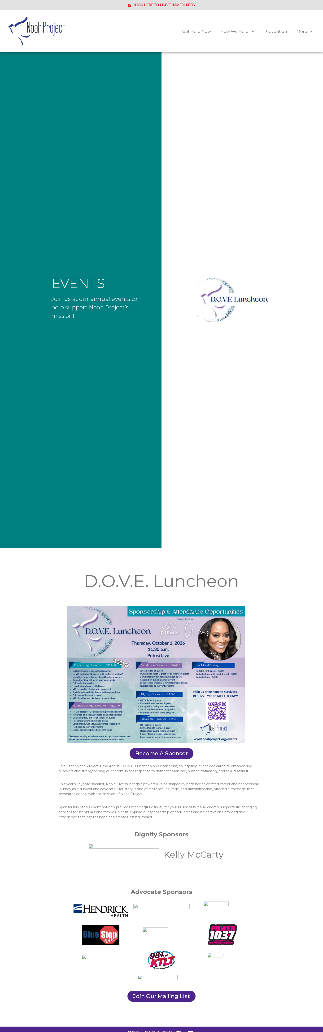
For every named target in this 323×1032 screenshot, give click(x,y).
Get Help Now (196, 31)
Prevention (275, 31)
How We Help (234, 31)
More (302, 31)
